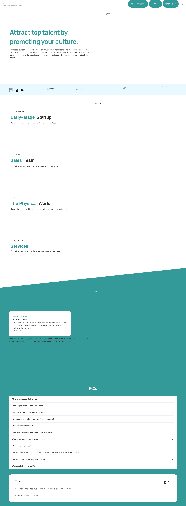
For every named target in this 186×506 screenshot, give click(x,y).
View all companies (138, 4)
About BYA (155, 4)
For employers (170, 4)
